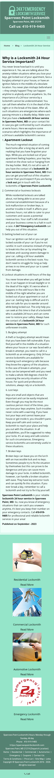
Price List (28, 759)
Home (7, 45)
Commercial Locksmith (27, 624)
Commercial (30, 752)
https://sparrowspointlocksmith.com (27, 745)
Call (28, 773)
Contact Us (39, 755)
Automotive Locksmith (27, 669)
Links (48, 759)
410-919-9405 (33, 27)
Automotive (44, 752)
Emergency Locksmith (27, 714)
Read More (27, 584)
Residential (17, 752)
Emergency (15, 755)
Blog (17, 45)
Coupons (27, 755)
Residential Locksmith (27, 579)
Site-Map (39, 759)
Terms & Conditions (12, 759)
